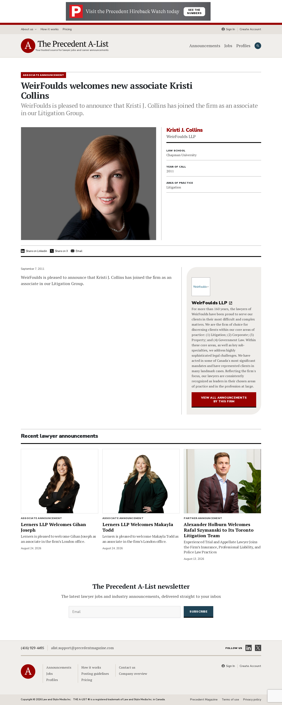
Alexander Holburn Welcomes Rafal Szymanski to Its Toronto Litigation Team (219, 529)
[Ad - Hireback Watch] (138, 11)
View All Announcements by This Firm (224, 399)
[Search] (258, 45)
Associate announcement (41, 518)
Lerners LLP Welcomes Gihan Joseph (53, 527)
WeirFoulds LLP (209, 303)
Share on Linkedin (36, 251)
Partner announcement (203, 518)
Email (79, 251)
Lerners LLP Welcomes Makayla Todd (137, 527)
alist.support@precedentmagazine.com (82, 647)
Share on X (61, 251)
